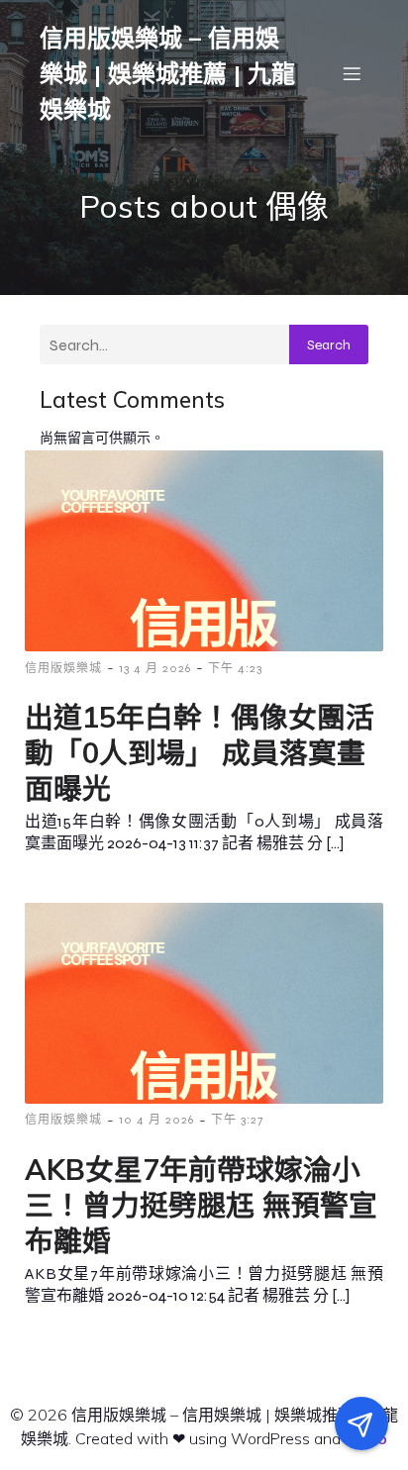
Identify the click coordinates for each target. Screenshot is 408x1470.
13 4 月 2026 (155, 668)
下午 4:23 (235, 668)
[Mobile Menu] (351, 73)
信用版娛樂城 (63, 668)
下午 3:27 (237, 1120)
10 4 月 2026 (156, 1120)
